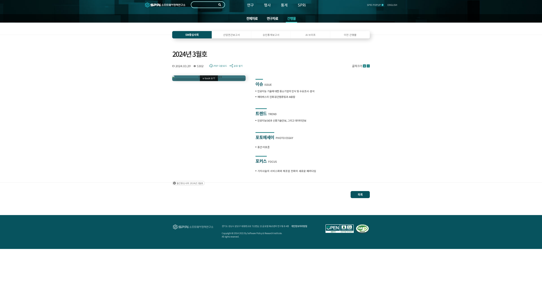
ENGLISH (392, 4)
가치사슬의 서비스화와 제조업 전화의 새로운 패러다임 (286, 171)
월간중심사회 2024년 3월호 (190, 183)
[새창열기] (339, 228)
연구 (250, 4)
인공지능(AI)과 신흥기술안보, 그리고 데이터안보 (281, 120)
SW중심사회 (192, 35)
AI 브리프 (311, 35)
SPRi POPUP (375, 4)
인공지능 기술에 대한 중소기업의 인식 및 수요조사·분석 (285, 91)
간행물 (291, 18)
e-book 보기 (209, 78)
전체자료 (252, 18)
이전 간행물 (350, 35)
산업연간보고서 (231, 35)
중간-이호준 (263, 147)
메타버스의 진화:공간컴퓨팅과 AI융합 (276, 97)
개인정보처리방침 (299, 226)
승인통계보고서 (271, 35)
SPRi (302, 4)
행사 (267, 4)
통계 (284, 4)
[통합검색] (219, 4)
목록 (360, 194)
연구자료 (272, 18)
